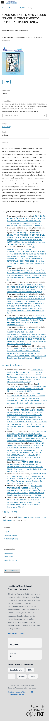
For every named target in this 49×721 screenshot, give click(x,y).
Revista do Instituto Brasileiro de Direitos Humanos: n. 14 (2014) (26, 277)
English (6, 532)
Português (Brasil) (11, 539)
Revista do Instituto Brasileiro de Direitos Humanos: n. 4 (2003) (25, 494)
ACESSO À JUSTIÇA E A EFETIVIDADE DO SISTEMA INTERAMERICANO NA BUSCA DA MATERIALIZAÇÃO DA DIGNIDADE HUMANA (26, 477)
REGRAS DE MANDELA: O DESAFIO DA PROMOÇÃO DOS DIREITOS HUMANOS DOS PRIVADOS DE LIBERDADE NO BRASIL (25, 465)
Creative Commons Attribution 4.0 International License (20, 693)
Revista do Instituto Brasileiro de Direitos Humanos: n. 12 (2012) (27, 263)
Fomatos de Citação (11, 115)
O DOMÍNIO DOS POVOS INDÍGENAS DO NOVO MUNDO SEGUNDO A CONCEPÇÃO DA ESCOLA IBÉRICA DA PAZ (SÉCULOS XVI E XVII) (27, 219)
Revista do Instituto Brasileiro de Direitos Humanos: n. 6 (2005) (23, 323)
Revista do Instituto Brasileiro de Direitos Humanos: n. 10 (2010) (26, 290)
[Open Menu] (2, 2)
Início (4, 8)
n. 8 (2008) (21, 8)
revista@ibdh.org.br (16, 633)
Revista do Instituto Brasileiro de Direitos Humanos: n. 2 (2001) (24, 380)
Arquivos (12, 8)
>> (20, 512)
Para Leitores (8, 553)
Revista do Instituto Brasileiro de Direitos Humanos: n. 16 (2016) (26, 243)
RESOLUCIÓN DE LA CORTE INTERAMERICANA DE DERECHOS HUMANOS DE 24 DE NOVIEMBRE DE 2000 (27, 499)
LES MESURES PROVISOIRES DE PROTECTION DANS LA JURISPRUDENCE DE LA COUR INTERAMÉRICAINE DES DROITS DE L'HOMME (26, 489)
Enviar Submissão (12, 571)
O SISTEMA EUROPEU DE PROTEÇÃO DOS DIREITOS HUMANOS (26, 386)
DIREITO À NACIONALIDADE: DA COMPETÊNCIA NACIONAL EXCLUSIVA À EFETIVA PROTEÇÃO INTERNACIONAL (26, 286)
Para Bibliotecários (10, 560)
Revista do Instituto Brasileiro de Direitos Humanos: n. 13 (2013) (26, 356)
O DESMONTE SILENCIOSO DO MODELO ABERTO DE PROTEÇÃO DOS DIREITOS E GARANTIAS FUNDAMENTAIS (26, 317)
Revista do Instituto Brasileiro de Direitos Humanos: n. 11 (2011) (26, 310)
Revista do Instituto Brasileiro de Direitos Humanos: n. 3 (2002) (23, 505)
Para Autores (8, 557)
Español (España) (10, 535)
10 (16, 512)
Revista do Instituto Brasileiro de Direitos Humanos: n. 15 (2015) (24, 224)
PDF (7, 82)
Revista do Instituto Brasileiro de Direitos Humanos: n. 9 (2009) (26, 342)
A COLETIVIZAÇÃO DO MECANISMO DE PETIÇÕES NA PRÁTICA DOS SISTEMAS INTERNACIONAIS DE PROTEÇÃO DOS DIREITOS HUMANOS (26, 271)
